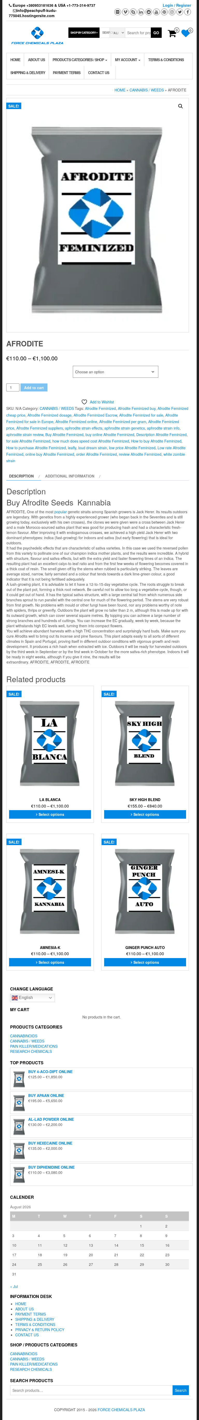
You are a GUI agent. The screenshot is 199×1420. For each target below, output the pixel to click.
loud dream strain (92, 447)
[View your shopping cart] (172, 35)
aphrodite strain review (24, 434)
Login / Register (177, 5)
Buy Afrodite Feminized (64, 434)
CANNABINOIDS (23, 1035)
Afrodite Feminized (100, 408)
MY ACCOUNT (126, 59)
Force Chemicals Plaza (121, 1409)
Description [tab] (21, 476)
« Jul (14, 1286)
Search (181, 1390)
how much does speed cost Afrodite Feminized (90, 441)
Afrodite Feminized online (76, 421)
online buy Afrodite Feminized (49, 454)
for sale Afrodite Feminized (28, 441)
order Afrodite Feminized (96, 454)
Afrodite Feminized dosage (49, 415)
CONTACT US (98, 72)
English (25, 997)
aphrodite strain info (163, 428)
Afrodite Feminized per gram (122, 421)
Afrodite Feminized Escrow (95, 415)
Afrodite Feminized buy (136, 408)
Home (120, 89)
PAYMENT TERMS (66, 72)
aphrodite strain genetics (124, 428)
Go (156, 32)
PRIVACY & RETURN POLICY (39, 1329)
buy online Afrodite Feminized (110, 434)
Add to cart (34, 387)
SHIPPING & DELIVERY (27, 72)
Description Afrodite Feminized (161, 434)
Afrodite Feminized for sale (141, 415)
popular (60, 511)
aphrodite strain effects (83, 428)
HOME (15, 59)
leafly (72, 447)
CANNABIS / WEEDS (147, 89)
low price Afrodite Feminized (132, 447)
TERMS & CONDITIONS (166, 59)
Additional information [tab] (69, 476)
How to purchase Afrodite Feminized (36, 447)
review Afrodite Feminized (140, 454)
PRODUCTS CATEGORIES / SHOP (79, 59)
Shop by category (83, 32)
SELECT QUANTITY (20, 368)
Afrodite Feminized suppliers (39, 428)
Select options (51, 814)
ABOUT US (36, 59)
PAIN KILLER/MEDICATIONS (34, 1046)
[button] (180, 106)
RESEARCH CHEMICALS (31, 1051)
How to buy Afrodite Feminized (156, 441)
